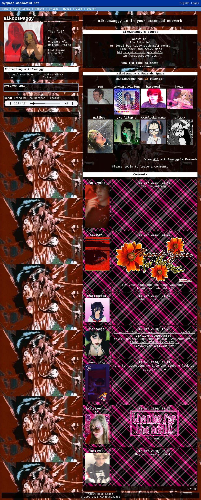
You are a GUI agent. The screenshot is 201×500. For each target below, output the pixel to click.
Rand (39, 8)
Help (100, 494)
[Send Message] (19, 77)
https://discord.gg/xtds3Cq (140, 52)
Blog (79, 8)
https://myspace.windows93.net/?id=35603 (38, 89)
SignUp (184, 3)
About (92, 494)
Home (5, 8)
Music (67, 8)
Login (195, 3)
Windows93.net (110, 496)
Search (91, 8)
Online (53, 8)
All (21, 8)
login (128, 166)
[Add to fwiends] (51, 77)
